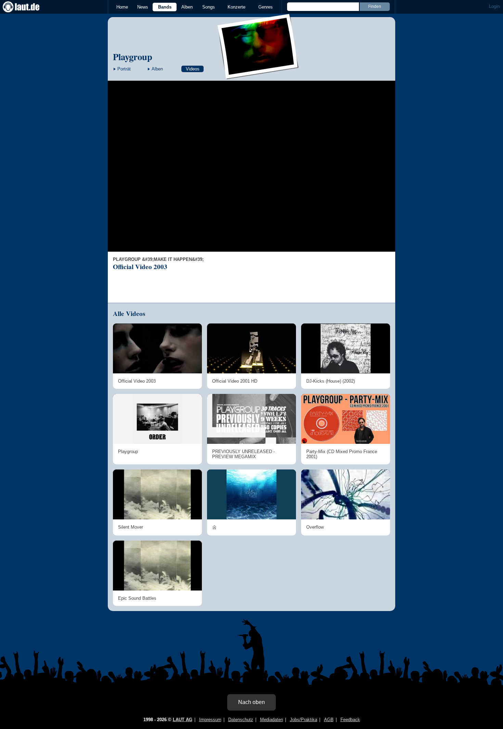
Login (494, 6)
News (142, 7)
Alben (187, 7)
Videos (192, 68)
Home (122, 7)
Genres (265, 7)
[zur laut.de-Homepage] (27, 7)
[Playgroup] (258, 74)
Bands (164, 7)
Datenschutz (240, 719)
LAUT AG (182, 719)
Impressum (210, 719)
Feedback (350, 719)
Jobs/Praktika (303, 719)
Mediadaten (271, 719)
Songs (208, 7)
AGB (329, 719)
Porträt (124, 68)
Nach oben (251, 702)
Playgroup (132, 56)
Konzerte (236, 7)
